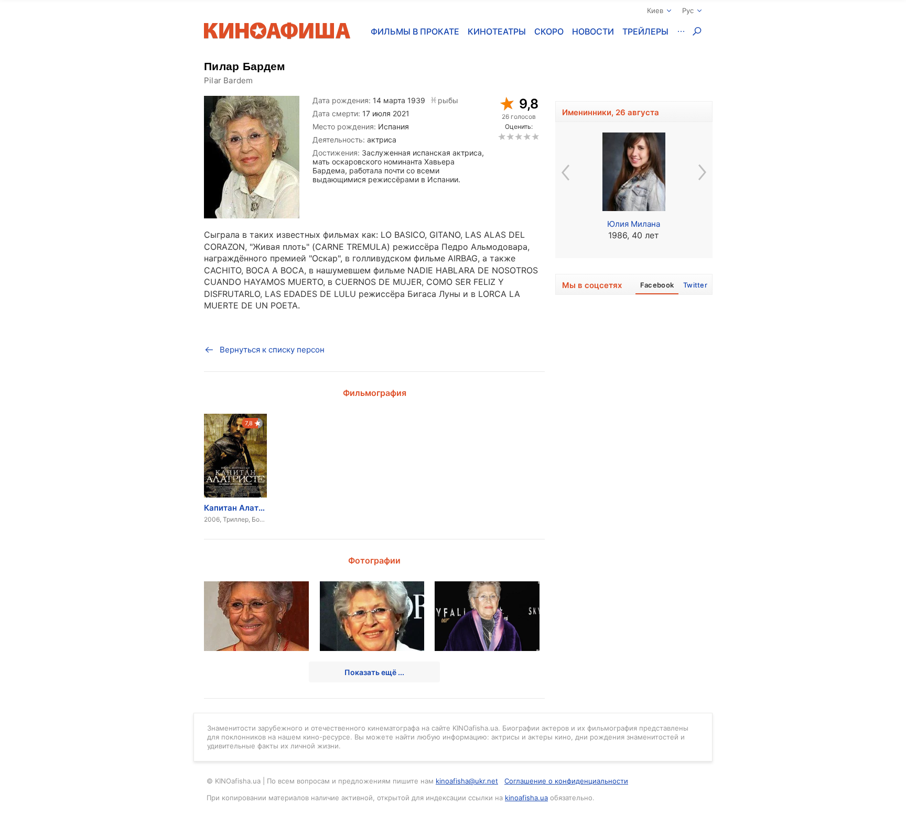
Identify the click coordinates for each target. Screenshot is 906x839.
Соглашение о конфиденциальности (566, 781)
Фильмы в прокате (415, 31)
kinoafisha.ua (526, 797)
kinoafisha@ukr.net (467, 781)
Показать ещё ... (374, 672)
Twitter (695, 285)
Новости (593, 31)
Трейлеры (645, 31)
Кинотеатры (497, 31)
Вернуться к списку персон (272, 350)
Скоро (549, 31)
